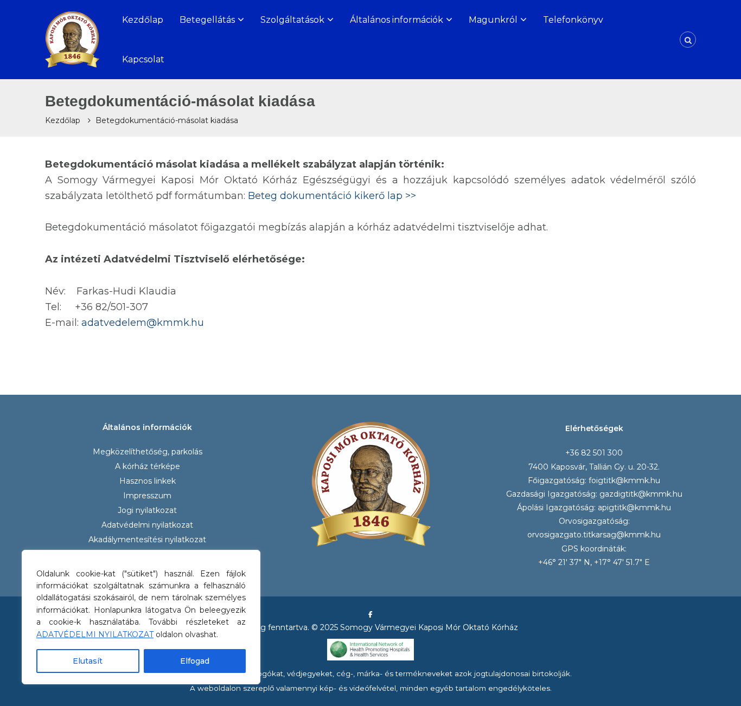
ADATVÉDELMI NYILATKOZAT (95, 634)
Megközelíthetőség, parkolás (147, 452)
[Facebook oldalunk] (370, 614)
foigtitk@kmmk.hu (624, 480)
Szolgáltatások (292, 20)
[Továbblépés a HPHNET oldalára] (370, 649)
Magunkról (493, 20)
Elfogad (194, 661)
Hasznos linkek (147, 481)
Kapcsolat (143, 59)
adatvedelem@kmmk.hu (142, 323)
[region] (141, 617)
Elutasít (88, 661)
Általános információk (396, 20)
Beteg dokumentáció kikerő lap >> (332, 196)
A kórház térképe (147, 466)
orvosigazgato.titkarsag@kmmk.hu (594, 535)
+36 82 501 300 (594, 453)
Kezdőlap (142, 20)
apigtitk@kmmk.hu (634, 507)
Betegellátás (207, 20)
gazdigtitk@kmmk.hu (640, 494)
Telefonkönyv (573, 20)
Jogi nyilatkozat (147, 510)
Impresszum (147, 495)
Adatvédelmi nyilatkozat (147, 525)
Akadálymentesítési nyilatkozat (147, 539)
